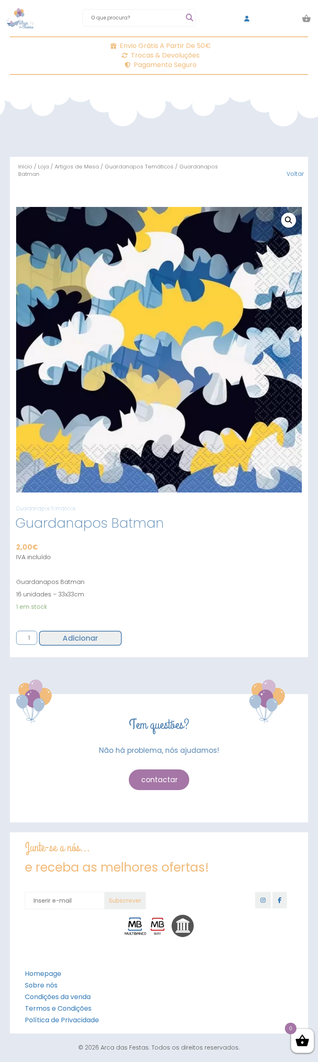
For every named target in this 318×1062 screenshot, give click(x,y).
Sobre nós (41, 985)
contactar (159, 780)
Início (25, 167)
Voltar (295, 174)
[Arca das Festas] (20, 18)
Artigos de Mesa (77, 167)
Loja (43, 167)
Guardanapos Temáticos (139, 167)
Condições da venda (58, 997)
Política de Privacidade (62, 1020)
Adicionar (80, 638)
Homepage (43, 973)
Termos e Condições (58, 1008)
